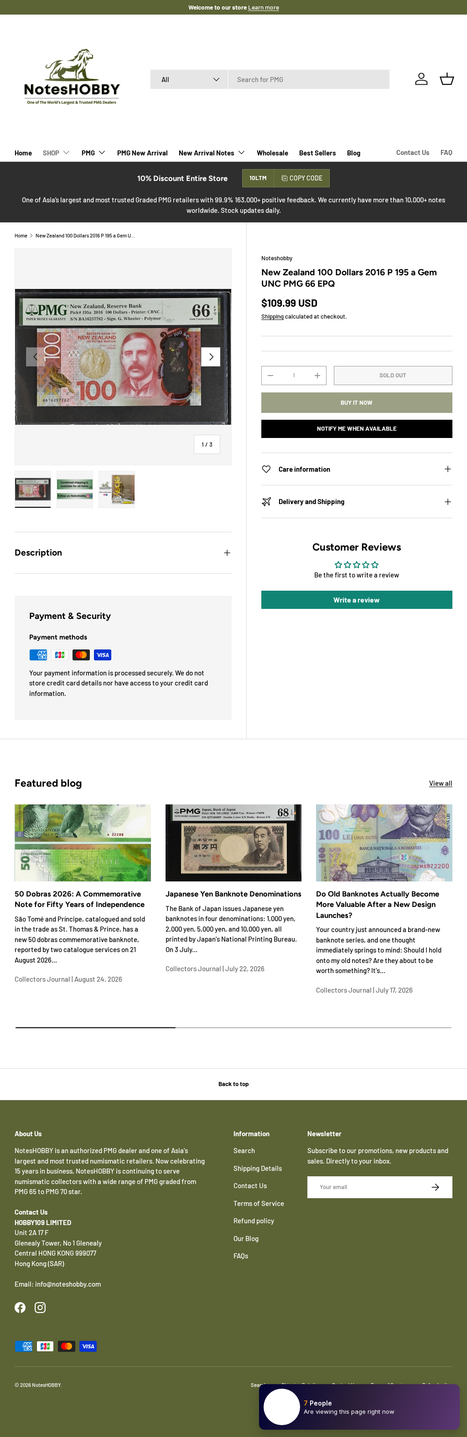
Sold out (392, 375)
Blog (353, 153)
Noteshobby (276, 258)
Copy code (306, 178)
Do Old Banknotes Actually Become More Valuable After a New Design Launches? (377, 904)
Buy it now (357, 402)
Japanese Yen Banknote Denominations (233, 893)
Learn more (263, 7)
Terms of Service (259, 1203)
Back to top (233, 1083)
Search (244, 1150)
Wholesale (272, 153)
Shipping (272, 316)
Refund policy (254, 1220)
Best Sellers (317, 153)
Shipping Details (258, 1168)
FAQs (241, 1256)
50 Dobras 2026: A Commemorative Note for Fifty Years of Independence (80, 899)
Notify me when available (357, 428)
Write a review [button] (356, 599)
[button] (447, 79)
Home (23, 153)
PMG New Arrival (142, 153)
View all (440, 783)
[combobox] (270, 79)
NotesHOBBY (46, 1385)
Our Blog (246, 1238)
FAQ (446, 152)
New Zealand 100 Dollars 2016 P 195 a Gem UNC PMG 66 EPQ (87, 235)
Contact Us (413, 152)
